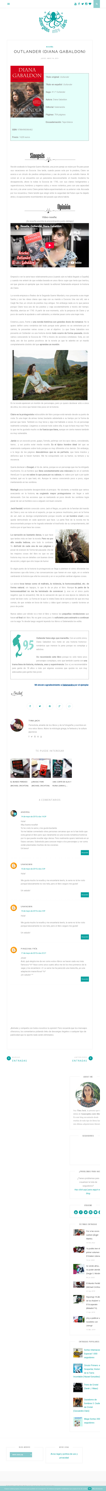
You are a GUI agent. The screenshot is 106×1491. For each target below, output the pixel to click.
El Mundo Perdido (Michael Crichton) (93, 1285)
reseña (49, 47)
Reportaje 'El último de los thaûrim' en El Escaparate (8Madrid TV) (94, 1302)
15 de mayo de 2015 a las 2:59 (33, 911)
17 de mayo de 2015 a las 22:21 (33, 953)
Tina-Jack (34, 720)
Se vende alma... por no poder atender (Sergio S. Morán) (94, 1270)
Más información (97, 1488)
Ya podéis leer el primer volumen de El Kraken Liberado (94, 1252)
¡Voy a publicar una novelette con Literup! (94, 1322)
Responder (85, 852)
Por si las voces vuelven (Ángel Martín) (92, 1235)
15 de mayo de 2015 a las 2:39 (33, 869)
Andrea (25, 812)
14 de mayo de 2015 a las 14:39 (33, 816)
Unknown (26, 864)
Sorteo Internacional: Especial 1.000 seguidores (93, 1354)
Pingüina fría (29, 948)
